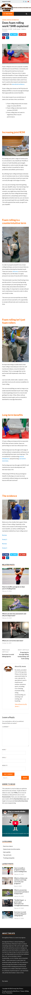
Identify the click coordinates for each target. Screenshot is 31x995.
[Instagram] (24, 1)
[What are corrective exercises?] (15, 638)
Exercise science (8, 846)
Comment (6, 726)
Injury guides (7, 852)
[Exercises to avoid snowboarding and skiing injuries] (7, 912)
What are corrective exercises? (12, 641)
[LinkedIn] (26, 1)
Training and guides (8, 858)
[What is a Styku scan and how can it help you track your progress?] (7, 878)
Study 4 (4, 548)
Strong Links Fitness (17, 988)
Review (4, 535)
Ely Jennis (17, 29)
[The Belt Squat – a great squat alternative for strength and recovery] (7, 900)
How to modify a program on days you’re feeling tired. (13, 588)
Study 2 (4, 539)
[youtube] (28, 1)
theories (15, 271)
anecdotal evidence (18, 84)
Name (4, 749)
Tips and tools (7, 855)
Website (4, 765)
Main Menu (9, 13)
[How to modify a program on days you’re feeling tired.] (15, 585)
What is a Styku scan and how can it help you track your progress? (20, 880)
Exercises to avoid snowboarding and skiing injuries (20, 913)
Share (6, 34)
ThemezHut (9, 993)
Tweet (15, 34)
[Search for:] (15, 778)
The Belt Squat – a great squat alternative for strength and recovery (21, 902)
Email (4, 757)
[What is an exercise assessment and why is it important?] (15, 612)
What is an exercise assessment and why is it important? (14, 614)
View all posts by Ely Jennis (21, 705)
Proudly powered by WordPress (10, 991)
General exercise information (10, 19)
